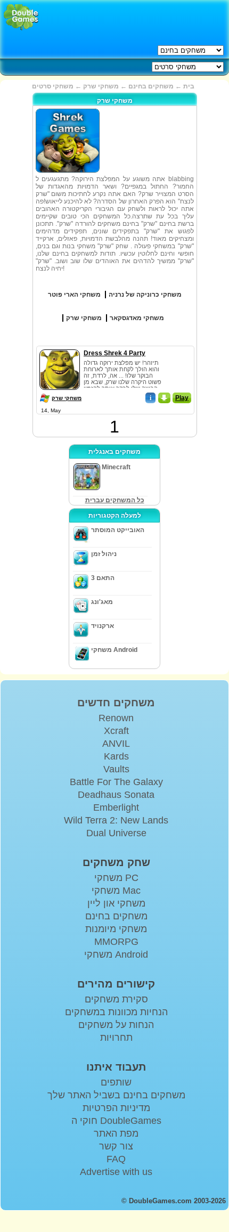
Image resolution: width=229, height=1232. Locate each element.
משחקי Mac (116, 890)
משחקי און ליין (116, 903)
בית (188, 86)
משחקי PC (116, 877)
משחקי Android (114, 650)
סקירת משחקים (116, 999)
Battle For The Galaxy (116, 782)
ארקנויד (102, 626)
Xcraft (116, 730)
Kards (116, 756)
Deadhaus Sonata (116, 794)
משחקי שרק (66, 398)
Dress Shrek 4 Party (114, 353)
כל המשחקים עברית (114, 500)
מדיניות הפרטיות (116, 1108)
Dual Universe (116, 833)
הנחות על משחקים (116, 1024)
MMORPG (116, 941)
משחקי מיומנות (116, 929)
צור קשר (116, 1146)
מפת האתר (116, 1133)
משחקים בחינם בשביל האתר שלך (116, 1095)
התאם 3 (102, 578)
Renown (116, 718)
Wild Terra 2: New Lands (116, 820)
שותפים (116, 1082)
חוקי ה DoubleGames (116, 1120)
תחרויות (116, 1037)
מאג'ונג (102, 602)
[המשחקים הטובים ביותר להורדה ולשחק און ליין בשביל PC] (21, 17)
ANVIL (116, 743)
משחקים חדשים (116, 702)
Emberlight (116, 807)
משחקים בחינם (151, 86)
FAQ (116, 1159)
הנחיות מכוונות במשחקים (116, 1012)
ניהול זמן (104, 554)
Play (182, 398)
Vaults (116, 769)
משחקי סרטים (52, 86)
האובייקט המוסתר (117, 530)
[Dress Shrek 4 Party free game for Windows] (59, 347)
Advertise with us (116, 1171)
